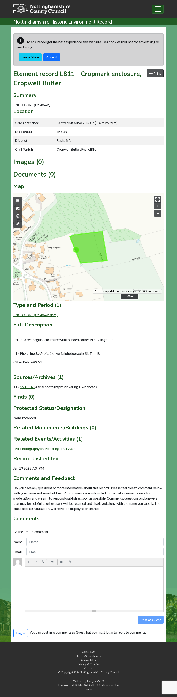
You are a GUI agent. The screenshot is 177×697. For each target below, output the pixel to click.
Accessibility (88, 660)
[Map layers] (18, 201)
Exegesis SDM (95, 681)
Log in (88, 689)
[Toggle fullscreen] (157, 199)
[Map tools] (18, 224)
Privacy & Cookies (89, 664)
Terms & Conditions (89, 656)
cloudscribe (111, 685)
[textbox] (94, 588)
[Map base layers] (18, 208)
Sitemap (88, 668)
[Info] (18, 216)
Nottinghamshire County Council (99, 672)
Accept (51, 57)
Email (17, 552)
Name (17, 542)
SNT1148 (27, 387)
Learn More (30, 57)
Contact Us (88, 651)
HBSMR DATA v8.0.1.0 (87, 685)
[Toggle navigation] (158, 9)
